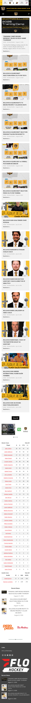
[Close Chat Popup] (30, 1)
